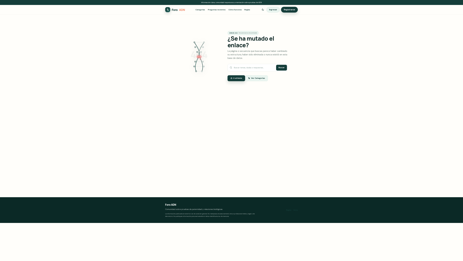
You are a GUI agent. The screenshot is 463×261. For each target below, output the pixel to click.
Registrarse (289, 9)
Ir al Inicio (237, 78)
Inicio (295, 210)
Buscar (282, 67)
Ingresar (273, 9)
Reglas (247, 10)
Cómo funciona (235, 10)
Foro (178, 10)
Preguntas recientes (217, 10)
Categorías (200, 10)
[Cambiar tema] (263, 9)
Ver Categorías (258, 78)
